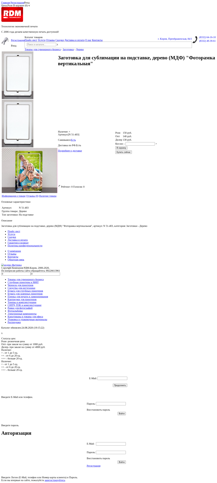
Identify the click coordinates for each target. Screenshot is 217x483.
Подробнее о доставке (70, 150)
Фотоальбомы (15, 311)
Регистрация (17, 2)
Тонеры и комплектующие (22, 302)
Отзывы (50, 40)
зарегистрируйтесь (55, 480)
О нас (88, 40)
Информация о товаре (14, 196)
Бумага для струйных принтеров (25, 291)
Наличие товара (47, 196)
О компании (14, 251)
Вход (27, 2)
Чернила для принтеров (20, 285)
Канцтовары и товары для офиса (25, 316)
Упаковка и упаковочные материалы (27, 319)
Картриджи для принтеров (22, 299)
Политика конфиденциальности (25, 245)
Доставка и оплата (74, 40)
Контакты (97, 40)
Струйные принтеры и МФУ (23, 282)
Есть (73, 140)
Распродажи (14, 322)
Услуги (41, 40)
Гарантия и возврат (18, 242)
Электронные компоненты (22, 313)
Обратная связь (16, 259)
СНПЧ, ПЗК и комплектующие (24, 305)
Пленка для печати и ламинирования (28, 296)
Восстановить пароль (98, 409)
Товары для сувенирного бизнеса (26, 279)
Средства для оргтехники (21, 288)
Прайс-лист (31, 40)
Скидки (59, 40)
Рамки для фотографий (20, 308)
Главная (5, 2)
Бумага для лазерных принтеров (25, 293)
